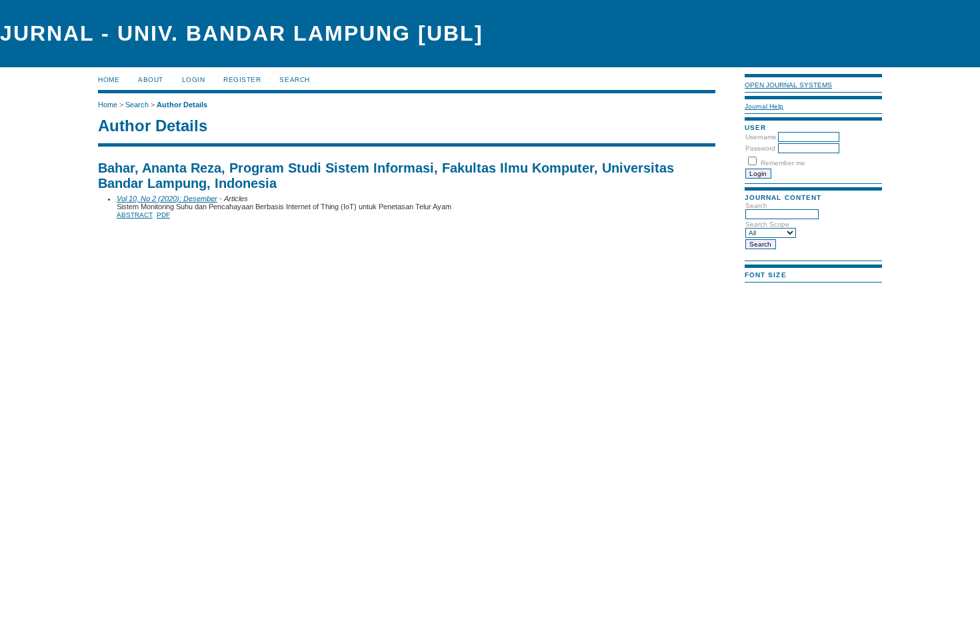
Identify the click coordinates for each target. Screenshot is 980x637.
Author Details (182, 105)
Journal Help (764, 106)
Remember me (783, 163)
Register (242, 79)
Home (108, 79)
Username (761, 137)
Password (760, 148)
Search (294, 79)
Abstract (135, 215)
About (150, 79)
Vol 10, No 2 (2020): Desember (167, 199)
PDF (163, 215)
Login (193, 79)
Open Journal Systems (788, 85)
